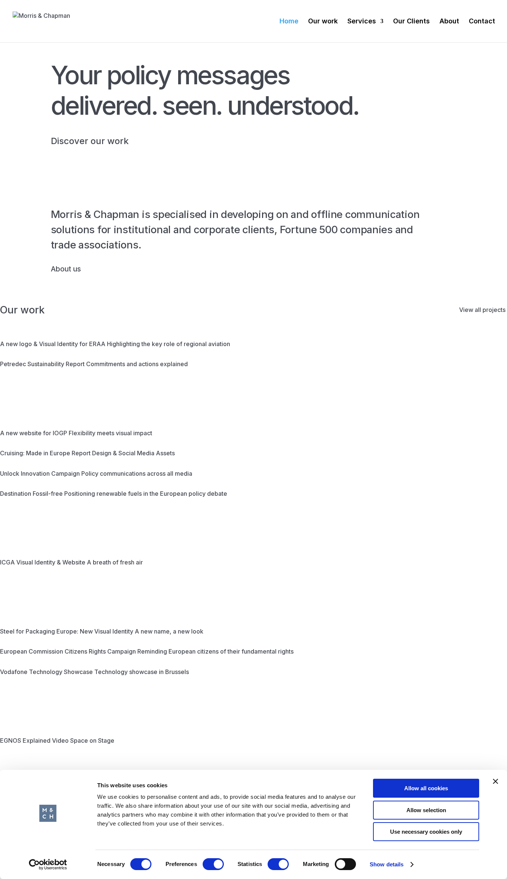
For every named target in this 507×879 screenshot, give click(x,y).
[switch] (213, 864)
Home (288, 22)
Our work (323, 22)
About (449, 22)
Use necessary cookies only (426, 831)
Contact (482, 22)
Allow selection (426, 810)
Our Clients (411, 22)
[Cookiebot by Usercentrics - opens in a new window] (48, 864)
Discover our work (90, 141)
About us (66, 268)
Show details (386, 864)
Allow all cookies (426, 788)
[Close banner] (495, 781)
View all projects (482, 309)
